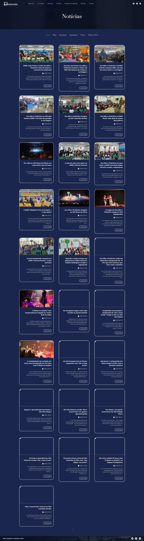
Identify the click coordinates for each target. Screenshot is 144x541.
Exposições (74, 35)
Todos (48, 35)
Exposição (62, 35)
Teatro (83, 35)
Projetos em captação (71, 3)
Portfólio (58, 3)
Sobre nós (31, 3)
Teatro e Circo (93, 35)
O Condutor (40, 3)
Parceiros (50, 3)
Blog (54, 35)
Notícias (83, 3)
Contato (91, 3)
